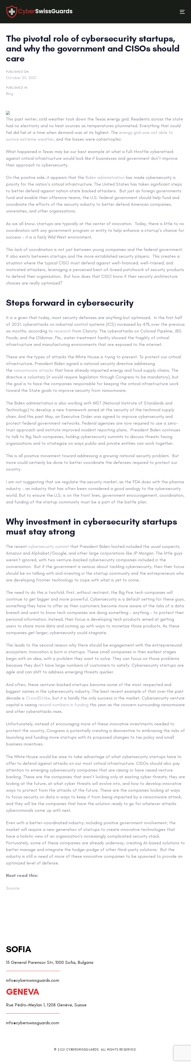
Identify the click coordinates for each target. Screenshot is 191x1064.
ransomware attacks (33, 370)
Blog (9, 93)
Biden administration (104, 177)
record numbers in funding (63, 704)
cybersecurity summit (48, 546)
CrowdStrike (38, 698)
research (62, 331)
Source (13, 888)
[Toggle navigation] (155, 12)
